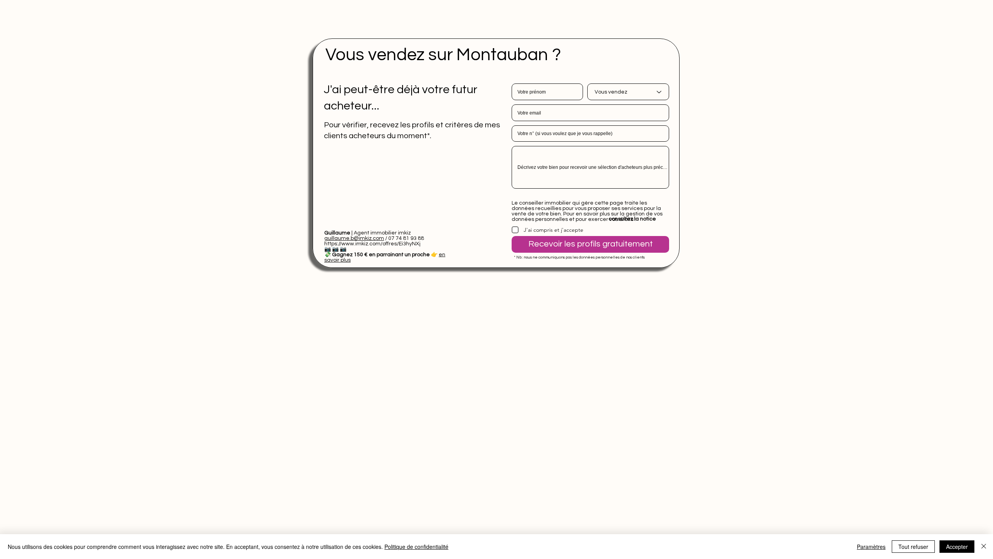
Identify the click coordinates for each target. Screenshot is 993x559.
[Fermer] (983, 546)
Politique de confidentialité (416, 546)
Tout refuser (913, 546)
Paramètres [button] (871, 546)
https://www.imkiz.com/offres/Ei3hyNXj (372, 244)
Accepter (957, 546)
